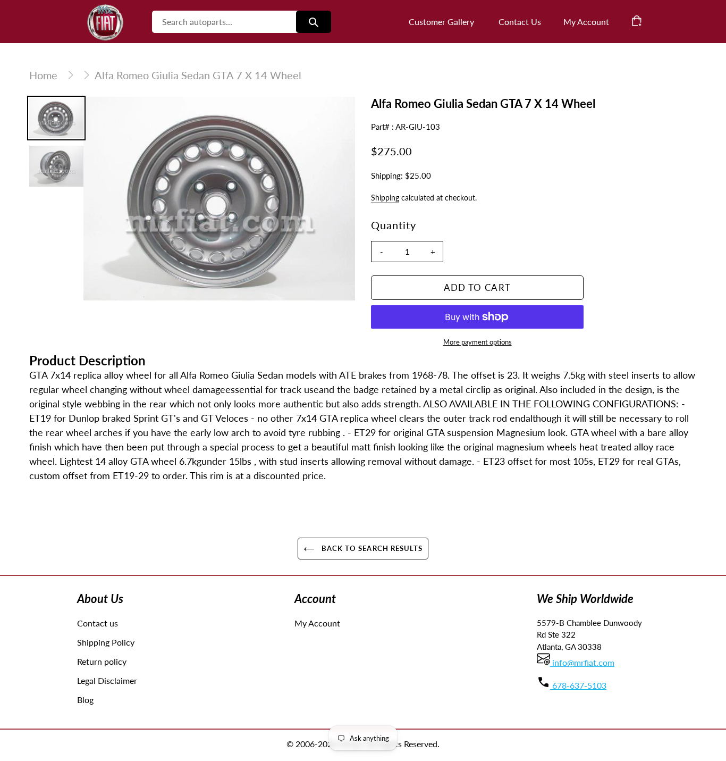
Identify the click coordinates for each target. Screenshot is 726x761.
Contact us (97, 623)
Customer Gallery (441, 21)
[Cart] (636, 20)
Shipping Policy (105, 642)
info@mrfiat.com (582, 662)
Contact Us (520, 21)
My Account (317, 623)
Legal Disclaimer (107, 680)
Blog (85, 700)
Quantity (393, 225)
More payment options (477, 342)
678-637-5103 (578, 685)
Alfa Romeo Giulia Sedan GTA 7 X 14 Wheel (198, 75)
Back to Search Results (371, 548)
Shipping (385, 197)
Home (43, 75)
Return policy (101, 661)
